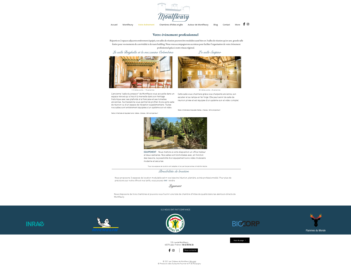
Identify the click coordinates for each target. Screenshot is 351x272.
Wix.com (193, 261)
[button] (140, 72)
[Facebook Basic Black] (244, 24)
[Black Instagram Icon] (248, 24)
